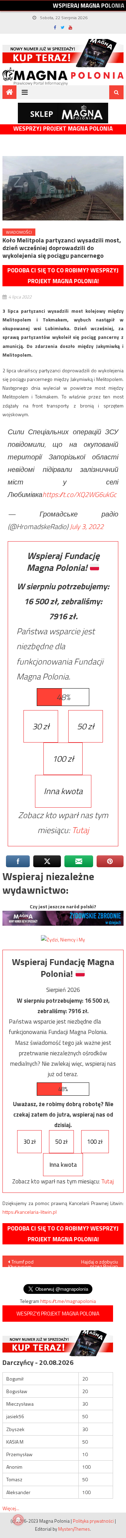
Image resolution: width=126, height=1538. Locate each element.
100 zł (63, 758)
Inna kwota (63, 791)
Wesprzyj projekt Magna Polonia (63, 128)
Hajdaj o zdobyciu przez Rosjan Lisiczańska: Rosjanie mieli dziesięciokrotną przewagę (95, 1262)
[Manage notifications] (18, 1519)
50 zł (85, 726)
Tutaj (80, 830)
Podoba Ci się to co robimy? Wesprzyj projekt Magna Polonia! (63, 276)
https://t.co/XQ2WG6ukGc (79, 494)
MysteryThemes (74, 1528)
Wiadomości (19, 232)
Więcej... (10, 1508)
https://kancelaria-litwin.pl (29, 1211)
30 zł (40, 726)
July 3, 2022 (87, 526)
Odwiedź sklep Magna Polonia (63, 113)
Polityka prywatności (93, 1520)
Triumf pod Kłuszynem (21, 1262)
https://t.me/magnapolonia (68, 1301)
